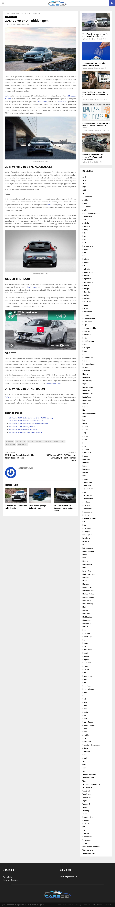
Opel (84, 646)
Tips (84, 781)
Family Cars (9, 16)
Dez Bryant (86, 348)
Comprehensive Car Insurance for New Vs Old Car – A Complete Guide (96, 125)
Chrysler (85, 305)
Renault (85, 679)
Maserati (85, 578)
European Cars (87, 394)
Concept (85, 315)
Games (85, 426)
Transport (86, 804)
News (84, 630)
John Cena (86, 505)
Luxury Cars (86, 571)
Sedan (84, 719)
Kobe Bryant (86, 528)
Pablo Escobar (87, 650)
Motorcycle (86, 620)
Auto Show (86, 226)
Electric (85, 374)
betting (84, 233)
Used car (85, 824)
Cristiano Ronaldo (89, 328)
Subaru (85, 748)
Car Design (86, 269)
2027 (84, 193)
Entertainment (87, 387)
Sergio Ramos (87, 722)
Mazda (84, 581)
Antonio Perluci (11, 24)
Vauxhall (85, 833)
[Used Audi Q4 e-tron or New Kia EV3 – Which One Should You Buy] (96, 22)
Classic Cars (87, 312)
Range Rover (87, 676)
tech (84, 765)
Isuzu (84, 476)
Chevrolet (86, 298)
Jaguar (85, 479)
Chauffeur (86, 295)
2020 (84, 184)
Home (84, 440)
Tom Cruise (86, 794)
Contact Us (108, 905)
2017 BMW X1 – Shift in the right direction (16, 507)
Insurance (86, 469)
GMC (84, 433)
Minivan (85, 610)
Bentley (85, 230)
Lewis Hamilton (88, 551)
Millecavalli (86, 600)
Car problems (87, 279)
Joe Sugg (86, 502)
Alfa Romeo (86, 206)
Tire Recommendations (91, 784)
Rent (84, 683)
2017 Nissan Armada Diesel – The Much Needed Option (19, 457)
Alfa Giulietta (62, 102)
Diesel (84, 351)
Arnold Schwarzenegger (91, 213)
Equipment (86, 390)
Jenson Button (87, 499)
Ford (84, 417)
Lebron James (87, 548)
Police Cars (86, 663)
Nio (83, 640)
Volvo (14, 16)
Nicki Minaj (86, 633)
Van (83, 830)
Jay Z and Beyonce (89, 489)
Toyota (84, 801)
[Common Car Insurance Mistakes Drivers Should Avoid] (96, 51)
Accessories (87, 197)
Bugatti (85, 249)
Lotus (84, 568)
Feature (85, 404)
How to (84, 446)
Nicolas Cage (87, 637)
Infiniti (84, 466)
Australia (85, 223)
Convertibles (87, 321)
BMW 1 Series (42, 102)
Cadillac (85, 262)
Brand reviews (87, 246)
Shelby (84, 728)
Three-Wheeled (88, 778)
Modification (87, 617)
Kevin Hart (86, 515)
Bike (84, 236)
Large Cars (86, 541)
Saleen (84, 705)
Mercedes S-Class (54, 384)
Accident (85, 200)
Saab (84, 699)
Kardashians (87, 512)
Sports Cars (86, 742)
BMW (7, 397)
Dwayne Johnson (88, 364)
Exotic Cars (86, 397)
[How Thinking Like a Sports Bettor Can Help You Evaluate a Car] (96, 80)
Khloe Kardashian (89, 518)
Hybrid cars (86, 453)
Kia (83, 522)
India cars (86, 459)
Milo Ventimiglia (88, 604)
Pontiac (85, 666)
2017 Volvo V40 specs (34, 441)
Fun (83, 420)
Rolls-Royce (87, 686)
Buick (84, 252)
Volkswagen (86, 840)
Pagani (85, 653)
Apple (84, 210)
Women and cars (88, 853)
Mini (84, 607)
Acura (84, 203)
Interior (85, 472)
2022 (84, 190)
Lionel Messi (87, 564)
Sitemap (99, 905)
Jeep (84, 492)
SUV (83, 755)
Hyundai (85, 456)
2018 (84, 177)
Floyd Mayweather (89, 413)
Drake (84, 361)
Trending (85, 811)
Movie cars (86, 623)
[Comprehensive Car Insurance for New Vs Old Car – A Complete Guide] (96, 111)
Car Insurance (87, 272)
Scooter (85, 712)
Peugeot (85, 659)
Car (83, 266)
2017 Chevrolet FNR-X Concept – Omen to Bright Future (64, 508)
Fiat (83, 410)
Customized (86, 335)
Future (84, 423)
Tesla (84, 771)
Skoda (84, 732)
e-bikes (85, 367)
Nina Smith (87, 39)
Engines (85, 384)
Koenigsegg (87, 532)
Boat (84, 243)
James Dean (87, 482)
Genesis (85, 430)
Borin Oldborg (88, 68)
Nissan (85, 643)
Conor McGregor (88, 318)
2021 (84, 187)
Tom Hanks (86, 797)
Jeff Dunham (87, 495)
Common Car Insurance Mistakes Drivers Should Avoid (95, 64)
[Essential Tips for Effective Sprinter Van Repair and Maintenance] (96, 142)
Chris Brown (86, 302)
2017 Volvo (9, 441)
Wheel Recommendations (91, 847)
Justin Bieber (87, 509)
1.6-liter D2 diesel (30, 287)
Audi (49, 205)
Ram (84, 673)
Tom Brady (86, 791)
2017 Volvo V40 (20, 441)
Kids (84, 525)
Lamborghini (87, 535)
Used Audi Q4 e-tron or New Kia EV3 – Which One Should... (95, 35)
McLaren (85, 584)
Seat (84, 715)
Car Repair (86, 289)
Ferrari (85, 407)
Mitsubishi (86, 614)
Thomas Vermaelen (89, 774)
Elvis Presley (87, 380)
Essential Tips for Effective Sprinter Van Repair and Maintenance (93, 157)
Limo (84, 558)
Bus (83, 256)
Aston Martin (87, 216)
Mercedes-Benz (88, 591)
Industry (85, 463)
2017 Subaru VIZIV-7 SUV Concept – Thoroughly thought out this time (61, 458)
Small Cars (86, 735)
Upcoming (86, 820)
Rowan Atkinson (88, 689)
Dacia (84, 338)
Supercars (86, 751)
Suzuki (84, 758)
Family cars (47, 441)
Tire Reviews (87, 788)
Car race (85, 285)
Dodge (84, 354)
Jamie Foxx (86, 486)
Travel (84, 807)
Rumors (85, 692)
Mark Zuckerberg (88, 574)
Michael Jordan (88, 597)
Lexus (84, 554)
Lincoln (85, 561)
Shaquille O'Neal (88, 725)
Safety (84, 702)
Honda (84, 443)
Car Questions (87, 282)
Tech (84, 768)
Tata (83, 761)
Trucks (84, 814)
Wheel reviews (87, 850)
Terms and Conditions (10, 880)
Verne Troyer (87, 837)
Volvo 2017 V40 (10, 444)
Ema (85, 162)
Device (84, 344)
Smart (84, 738)
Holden (85, 436)
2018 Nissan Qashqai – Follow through (38, 507)
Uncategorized (87, 817)
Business (85, 259)
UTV (83, 827)
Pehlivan (85, 656)
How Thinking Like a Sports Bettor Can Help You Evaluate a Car (95, 94)
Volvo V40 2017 (22, 444)
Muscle (85, 627)
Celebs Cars (86, 292)
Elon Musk (86, 377)
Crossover (86, 331)
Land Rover (86, 538)
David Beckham (88, 341)
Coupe (84, 325)
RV (83, 696)
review (56, 441)
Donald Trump (87, 358)
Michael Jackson (88, 594)
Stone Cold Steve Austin (91, 745)
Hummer (85, 449)
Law (83, 545)
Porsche (85, 669)
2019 (84, 180)
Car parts (85, 275)
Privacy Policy (7, 877)
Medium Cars (87, 587)
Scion (84, 709)
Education (86, 371)
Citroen (85, 308)
